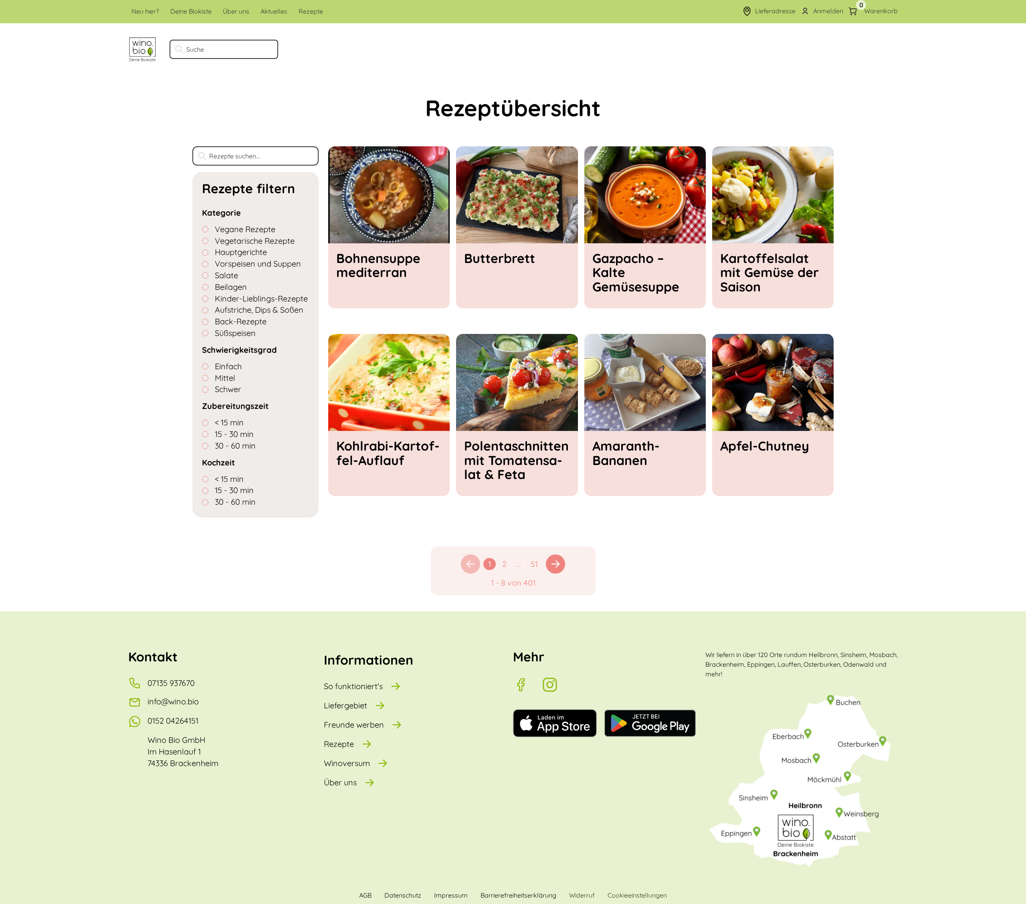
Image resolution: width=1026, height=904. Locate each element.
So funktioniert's (353, 686)
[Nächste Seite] (555, 564)
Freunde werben (354, 725)
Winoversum (347, 763)
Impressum (451, 895)
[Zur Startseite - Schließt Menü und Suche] (142, 49)
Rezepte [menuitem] (311, 11)
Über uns (340, 782)
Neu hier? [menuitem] (145, 11)
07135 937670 (171, 683)
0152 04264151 (172, 721)
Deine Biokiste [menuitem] (191, 11)
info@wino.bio (173, 701)
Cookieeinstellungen (637, 895)
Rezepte (339, 744)
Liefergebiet (345, 705)
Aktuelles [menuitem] (274, 11)
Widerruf (582, 895)
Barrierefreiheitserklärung (518, 895)
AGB (365, 895)
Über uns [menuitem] (236, 11)
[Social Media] (527, 685)
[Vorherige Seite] (470, 564)
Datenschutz (402, 895)
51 (534, 564)
